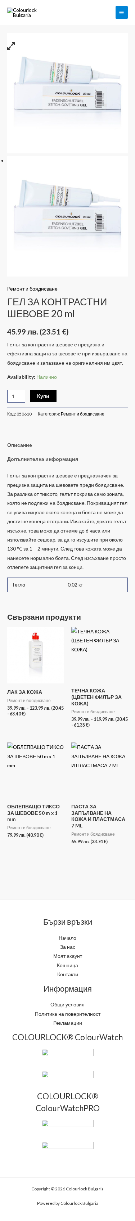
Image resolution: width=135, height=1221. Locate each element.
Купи (43, 396)
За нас (67, 947)
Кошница (67, 965)
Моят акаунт (67, 956)
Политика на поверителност (67, 1014)
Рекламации (67, 1023)
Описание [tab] (19, 445)
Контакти (67, 974)
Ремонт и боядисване (32, 289)
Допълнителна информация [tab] (42, 459)
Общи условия (67, 1004)
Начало (67, 938)
